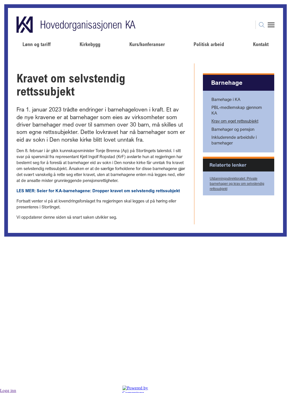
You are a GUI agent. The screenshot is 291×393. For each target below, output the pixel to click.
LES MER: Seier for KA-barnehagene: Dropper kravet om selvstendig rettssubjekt (98, 190)
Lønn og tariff (36, 44)
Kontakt (261, 44)
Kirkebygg (90, 44)
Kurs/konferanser (147, 44)
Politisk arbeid (209, 44)
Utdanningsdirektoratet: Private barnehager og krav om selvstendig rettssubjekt (237, 184)
